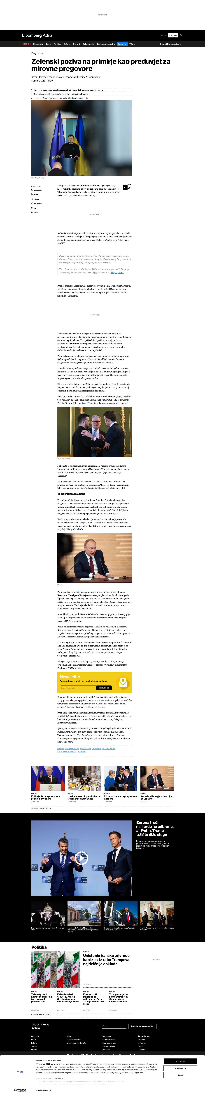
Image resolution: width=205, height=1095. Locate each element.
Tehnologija (88, 44)
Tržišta (67, 44)
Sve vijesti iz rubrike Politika (41, 808)
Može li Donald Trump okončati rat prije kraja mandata (157, 929)
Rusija (60, 749)
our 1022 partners (50, 1064)
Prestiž (76, 44)
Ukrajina (96, 749)
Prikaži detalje (42, 1090)
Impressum (106, 1036)
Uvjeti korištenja (108, 1046)
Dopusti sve (180, 1061)
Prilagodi (179, 1068)
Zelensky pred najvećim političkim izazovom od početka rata (42, 998)
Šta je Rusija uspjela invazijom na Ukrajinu (156, 797)
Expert (121, 44)
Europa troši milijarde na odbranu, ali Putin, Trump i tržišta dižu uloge (155, 828)
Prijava (163, 35)
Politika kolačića (108, 1040)
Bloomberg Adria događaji (76, 1043)
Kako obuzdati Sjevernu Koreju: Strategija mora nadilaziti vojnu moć (68, 998)
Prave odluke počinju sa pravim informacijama (83, 681)
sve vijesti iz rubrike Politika (41, 1015)
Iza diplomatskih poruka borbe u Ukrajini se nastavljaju (84, 797)
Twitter (141, 1046)
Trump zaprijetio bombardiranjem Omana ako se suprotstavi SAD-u (119, 998)
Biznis (48, 44)
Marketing (106, 1050)
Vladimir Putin (72, 749)
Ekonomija (38, 44)
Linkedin (141, 1050)
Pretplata (173, 35)
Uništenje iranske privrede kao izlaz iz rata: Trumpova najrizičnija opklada (106, 960)
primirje (82, 752)
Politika (57, 44)
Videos (69, 1036)
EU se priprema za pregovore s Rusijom (120, 797)
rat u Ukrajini (108, 749)
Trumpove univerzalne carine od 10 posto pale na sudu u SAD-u (119, 929)
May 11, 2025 (117, 272)
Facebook (142, 1040)
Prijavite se (104, 688)
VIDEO (26, 44)
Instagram (142, 1043)
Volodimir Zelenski (66, 752)
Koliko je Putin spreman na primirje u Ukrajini (45, 797)
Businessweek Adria (106, 44)
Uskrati (180, 1075)
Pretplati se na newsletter (142, 1026)
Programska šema (74, 1040)
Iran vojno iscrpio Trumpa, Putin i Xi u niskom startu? (47, 929)
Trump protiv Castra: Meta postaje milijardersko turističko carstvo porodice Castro (83, 930)
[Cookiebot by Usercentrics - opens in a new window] (20, 1090)
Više (131, 44)
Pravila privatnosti (109, 1043)
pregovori (85, 749)
